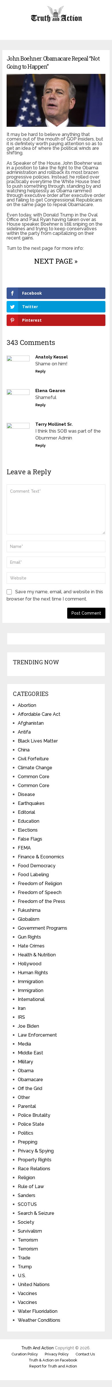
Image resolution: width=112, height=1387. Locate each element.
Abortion (27, 705)
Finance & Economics (41, 857)
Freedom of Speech (39, 892)
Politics (25, 1133)
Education (28, 821)
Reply (40, 371)
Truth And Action (37, 1348)
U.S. (22, 1275)
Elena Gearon (50, 390)
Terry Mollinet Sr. (54, 424)
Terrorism (28, 1240)
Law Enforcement (37, 1035)
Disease (26, 794)
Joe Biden (28, 1026)
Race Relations (34, 1168)
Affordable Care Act (39, 714)
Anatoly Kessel (51, 357)
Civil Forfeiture (33, 758)
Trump (25, 1266)
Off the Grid (30, 1088)
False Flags (30, 839)
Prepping (27, 1142)
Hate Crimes (31, 946)
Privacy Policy (57, 1354)
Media (24, 1044)
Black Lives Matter (38, 741)
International (31, 999)
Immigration (30, 981)
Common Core (33, 776)
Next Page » (56, 261)
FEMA (24, 848)
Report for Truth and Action (53, 1366)
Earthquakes (31, 803)
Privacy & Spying (36, 1151)
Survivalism (30, 1231)
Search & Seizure (36, 1213)
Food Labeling (33, 874)
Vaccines (27, 1293)
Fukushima (29, 910)
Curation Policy (24, 1354)
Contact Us (85, 1354)
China (24, 750)
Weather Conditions (39, 1320)
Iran (22, 1008)
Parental (27, 1106)
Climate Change (35, 767)
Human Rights (33, 972)
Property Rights (34, 1159)
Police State (31, 1124)
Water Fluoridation (37, 1311)
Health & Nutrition (37, 955)
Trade (24, 1258)
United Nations (34, 1284)
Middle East (30, 1053)
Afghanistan (31, 723)
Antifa (24, 732)
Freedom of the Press (41, 901)
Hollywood (29, 963)
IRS (21, 1017)
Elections (28, 830)
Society (26, 1222)
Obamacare (30, 1079)
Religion (26, 1177)
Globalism (28, 919)
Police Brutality (34, 1115)
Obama (26, 1070)
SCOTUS (27, 1204)
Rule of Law (31, 1186)
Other (24, 1097)
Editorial (26, 812)
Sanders (26, 1195)
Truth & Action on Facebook (53, 1360)
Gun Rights (29, 937)
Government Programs (42, 928)
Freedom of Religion (40, 883)
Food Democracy (36, 865)
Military (25, 1061)
